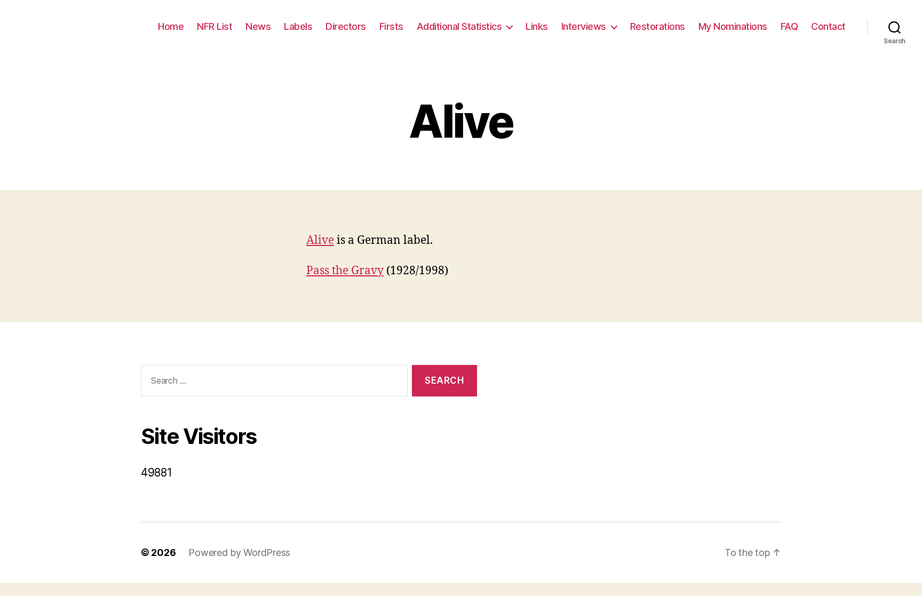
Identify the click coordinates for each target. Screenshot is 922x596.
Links (537, 26)
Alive (320, 240)
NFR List (214, 26)
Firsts (391, 26)
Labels (298, 26)
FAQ (789, 26)
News (258, 26)
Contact (828, 26)
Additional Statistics (459, 26)
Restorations (657, 26)
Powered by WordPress (239, 552)
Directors (345, 26)
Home (171, 26)
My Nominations (732, 26)
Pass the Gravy (345, 271)
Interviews (583, 26)
